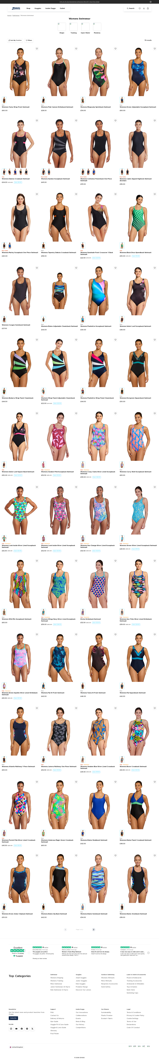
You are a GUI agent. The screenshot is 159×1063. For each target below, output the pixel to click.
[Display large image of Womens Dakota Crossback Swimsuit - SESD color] (26, 172)
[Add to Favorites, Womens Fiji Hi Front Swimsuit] (76, 634)
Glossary (53, 1030)
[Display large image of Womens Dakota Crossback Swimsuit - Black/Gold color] (9, 172)
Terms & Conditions (134, 1012)
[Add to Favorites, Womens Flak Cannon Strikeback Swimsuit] (76, 48)
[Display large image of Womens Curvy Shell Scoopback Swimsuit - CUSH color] (122, 465)
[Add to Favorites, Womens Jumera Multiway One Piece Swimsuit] (76, 708)
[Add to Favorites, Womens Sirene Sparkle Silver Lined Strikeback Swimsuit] (37, 634)
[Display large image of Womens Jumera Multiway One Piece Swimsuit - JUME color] (43, 759)
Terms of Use (131, 1021)
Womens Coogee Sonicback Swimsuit (16, 325)
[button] (151, 2)
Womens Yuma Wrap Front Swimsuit (15, 107)
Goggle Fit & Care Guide (59, 1024)
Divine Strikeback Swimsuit (90, 619)
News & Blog (80, 1021)
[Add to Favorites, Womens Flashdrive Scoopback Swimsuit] (115, 268)
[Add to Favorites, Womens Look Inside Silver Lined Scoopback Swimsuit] (37, 487)
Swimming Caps (132, 993)
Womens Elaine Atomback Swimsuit (133, 914)
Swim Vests (131, 990)
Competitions (81, 1027)
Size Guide (54, 1021)
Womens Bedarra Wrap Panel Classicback (17, 398)
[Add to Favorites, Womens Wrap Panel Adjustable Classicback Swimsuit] (76, 339)
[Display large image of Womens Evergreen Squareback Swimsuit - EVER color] (122, 391)
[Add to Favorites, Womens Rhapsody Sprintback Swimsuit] (115, 48)
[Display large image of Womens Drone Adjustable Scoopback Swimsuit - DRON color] (122, 100)
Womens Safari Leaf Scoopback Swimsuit (135, 326)
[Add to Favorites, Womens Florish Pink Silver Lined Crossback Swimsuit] (37, 782)
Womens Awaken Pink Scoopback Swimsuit (57, 472)
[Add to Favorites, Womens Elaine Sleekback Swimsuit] (115, 782)
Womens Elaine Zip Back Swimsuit (54, 914)
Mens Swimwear (56, 984)
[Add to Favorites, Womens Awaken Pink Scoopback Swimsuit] (76, 413)
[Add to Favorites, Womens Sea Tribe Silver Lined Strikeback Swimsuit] (154, 560)
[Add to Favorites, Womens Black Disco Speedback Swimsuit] (154, 194)
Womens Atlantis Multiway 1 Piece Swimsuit (18, 766)
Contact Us (54, 1015)
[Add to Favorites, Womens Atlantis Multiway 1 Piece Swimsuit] (37, 708)
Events (78, 1018)
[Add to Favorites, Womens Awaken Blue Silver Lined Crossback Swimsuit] (115, 708)
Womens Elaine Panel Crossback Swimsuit (135, 840)
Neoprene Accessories (109, 984)
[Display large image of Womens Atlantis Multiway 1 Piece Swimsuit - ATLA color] (4, 759)
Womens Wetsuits (107, 978)
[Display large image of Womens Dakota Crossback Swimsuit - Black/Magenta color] (4, 172)
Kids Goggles (80, 984)
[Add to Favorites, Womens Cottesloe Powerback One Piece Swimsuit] (115, 120)
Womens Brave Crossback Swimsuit (133, 766)
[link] (11, 1029)
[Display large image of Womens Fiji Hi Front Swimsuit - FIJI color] (43, 686)
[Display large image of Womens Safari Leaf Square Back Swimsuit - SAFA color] (4, 465)
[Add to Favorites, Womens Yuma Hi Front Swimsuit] (115, 634)
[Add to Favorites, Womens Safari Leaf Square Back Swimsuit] (37, 413)
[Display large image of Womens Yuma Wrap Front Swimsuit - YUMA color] (4, 100)
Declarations (131, 1024)
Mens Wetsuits (106, 981)
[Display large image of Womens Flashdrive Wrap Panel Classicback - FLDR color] (82, 391)
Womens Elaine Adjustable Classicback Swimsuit (59, 326)
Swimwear (16, 15)
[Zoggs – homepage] (16, 8)
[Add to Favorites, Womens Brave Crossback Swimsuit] (154, 708)
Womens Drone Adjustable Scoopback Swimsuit (138, 107)
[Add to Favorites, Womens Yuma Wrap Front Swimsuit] (37, 48)
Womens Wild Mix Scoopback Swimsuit (16, 619)
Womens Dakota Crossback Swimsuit (16, 179)
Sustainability (106, 1012)
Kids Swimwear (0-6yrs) (59, 990)
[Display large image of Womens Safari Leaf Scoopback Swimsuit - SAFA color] (122, 319)
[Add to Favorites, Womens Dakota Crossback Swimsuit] (37, 120)
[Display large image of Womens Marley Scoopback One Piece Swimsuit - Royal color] (9, 245)
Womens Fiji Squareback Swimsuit (133, 693)
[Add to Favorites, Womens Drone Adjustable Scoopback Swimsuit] (154, 48)
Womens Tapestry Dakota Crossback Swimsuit (58, 252)
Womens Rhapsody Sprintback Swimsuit (95, 107)
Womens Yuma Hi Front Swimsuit (93, 693)
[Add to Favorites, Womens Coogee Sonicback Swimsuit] (37, 268)
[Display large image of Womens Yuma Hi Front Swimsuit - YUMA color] (82, 686)
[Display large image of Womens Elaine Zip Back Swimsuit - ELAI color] (43, 907)
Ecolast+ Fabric (106, 1018)
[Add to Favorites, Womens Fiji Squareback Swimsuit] (154, 634)
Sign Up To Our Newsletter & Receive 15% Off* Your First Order (79, 1)
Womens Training (56, 981)
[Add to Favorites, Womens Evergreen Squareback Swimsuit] (154, 339)
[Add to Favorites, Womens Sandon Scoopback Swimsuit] (76, 120)
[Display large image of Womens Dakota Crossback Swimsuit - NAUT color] (15, 172)
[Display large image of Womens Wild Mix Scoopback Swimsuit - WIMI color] (4, 612)
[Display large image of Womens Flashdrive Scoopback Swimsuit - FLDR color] (82, 319)
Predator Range (82, 987)
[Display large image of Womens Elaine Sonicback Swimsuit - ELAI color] (82, 907)
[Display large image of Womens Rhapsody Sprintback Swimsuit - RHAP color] (82, 100)
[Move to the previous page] (65, 929)
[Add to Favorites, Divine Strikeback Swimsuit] (115, 560)
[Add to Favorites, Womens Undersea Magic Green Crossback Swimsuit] (76, 782)
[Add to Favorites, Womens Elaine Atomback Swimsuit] (154, 855)
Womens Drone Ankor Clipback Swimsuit (17, 914)
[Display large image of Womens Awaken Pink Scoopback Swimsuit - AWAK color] (43, 465)
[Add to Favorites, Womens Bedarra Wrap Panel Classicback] (37, 339)
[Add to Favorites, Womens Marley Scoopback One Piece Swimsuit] (37, 194)
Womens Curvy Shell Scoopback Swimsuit (135, 472)
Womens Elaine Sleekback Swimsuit (93, 840)
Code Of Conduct (133, 1027)
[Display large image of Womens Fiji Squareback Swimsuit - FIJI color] (122, 686)
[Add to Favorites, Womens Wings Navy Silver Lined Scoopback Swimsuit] (76, 560)
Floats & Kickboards (134, 978)
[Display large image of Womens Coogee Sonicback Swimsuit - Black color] (4, 319)
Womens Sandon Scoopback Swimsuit (55, 179)
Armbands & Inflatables (135, 984)
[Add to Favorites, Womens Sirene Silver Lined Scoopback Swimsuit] (154, 487)
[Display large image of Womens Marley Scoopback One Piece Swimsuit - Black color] (4, 245)
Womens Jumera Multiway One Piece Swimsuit (58, 766)
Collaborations (81, 1015)
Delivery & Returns (57, 1018)
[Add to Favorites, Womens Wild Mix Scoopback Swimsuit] (37, 560)
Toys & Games (132, 987)
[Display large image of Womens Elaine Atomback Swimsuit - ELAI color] (122, 907)
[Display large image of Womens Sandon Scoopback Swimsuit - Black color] (43, 172)
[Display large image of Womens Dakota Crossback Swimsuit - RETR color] (20, 172)
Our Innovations (82, 1012)
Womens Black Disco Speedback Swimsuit (135, 252)
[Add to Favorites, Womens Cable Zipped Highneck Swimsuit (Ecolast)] (154, 120)
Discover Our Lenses (83, 990)
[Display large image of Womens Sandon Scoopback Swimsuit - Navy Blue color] (49, 172)
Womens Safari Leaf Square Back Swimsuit (18, 472)
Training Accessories (134, 981)
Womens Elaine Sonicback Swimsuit (93, 914)
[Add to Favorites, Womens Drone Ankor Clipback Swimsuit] (37, 855)
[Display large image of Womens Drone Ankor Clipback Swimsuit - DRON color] (4, 907)
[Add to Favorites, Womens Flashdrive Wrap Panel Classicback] (115, 339)
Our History (80, 1024)
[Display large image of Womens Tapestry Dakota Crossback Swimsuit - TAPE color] (43, 245)
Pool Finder (54, 1033)
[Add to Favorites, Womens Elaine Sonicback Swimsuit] (115, 855)
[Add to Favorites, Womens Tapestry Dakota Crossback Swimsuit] (76, 194)
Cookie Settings (132, 1018)
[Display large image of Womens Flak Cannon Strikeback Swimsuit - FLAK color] (43, 100)
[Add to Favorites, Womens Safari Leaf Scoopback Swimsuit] (154, 268)
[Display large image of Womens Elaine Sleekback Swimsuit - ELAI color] (82, 833)
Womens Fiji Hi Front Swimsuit (52, 693)
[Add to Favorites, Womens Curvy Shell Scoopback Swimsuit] (154, 413)
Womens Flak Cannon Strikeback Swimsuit (57, 107)
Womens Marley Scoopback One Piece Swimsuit (20, 252)
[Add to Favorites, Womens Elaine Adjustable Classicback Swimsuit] (76, 268)
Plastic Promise (106, 1015)
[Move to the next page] (93, 929)
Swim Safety (105, 987)
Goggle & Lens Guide (58, 1027)
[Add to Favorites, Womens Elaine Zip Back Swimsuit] (76, 855)
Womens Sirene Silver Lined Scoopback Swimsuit (138, 545)
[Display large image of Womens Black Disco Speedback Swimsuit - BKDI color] (122, 245)
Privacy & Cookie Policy (135, 1015)
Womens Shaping (56, 978)
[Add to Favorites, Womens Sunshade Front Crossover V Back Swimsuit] (115, 194)
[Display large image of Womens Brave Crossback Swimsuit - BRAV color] (122, 759)
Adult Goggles (81, 978)
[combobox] (15, 40)
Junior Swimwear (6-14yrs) (60, 987)
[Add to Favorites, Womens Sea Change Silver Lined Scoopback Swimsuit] (115, 487)
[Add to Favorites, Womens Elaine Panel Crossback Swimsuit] (154, 782)
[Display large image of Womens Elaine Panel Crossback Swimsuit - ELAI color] (122, 833)
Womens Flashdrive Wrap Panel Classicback (97, 398)
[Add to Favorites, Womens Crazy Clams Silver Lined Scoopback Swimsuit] (115, 413)
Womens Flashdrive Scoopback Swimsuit (95, 326)
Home (9, 15)
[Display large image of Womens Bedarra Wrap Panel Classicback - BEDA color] (4, 391)
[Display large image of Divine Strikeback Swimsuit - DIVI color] (82, 612)
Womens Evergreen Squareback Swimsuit (135, 398)
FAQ (52, 1012)
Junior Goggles (81, 981)
